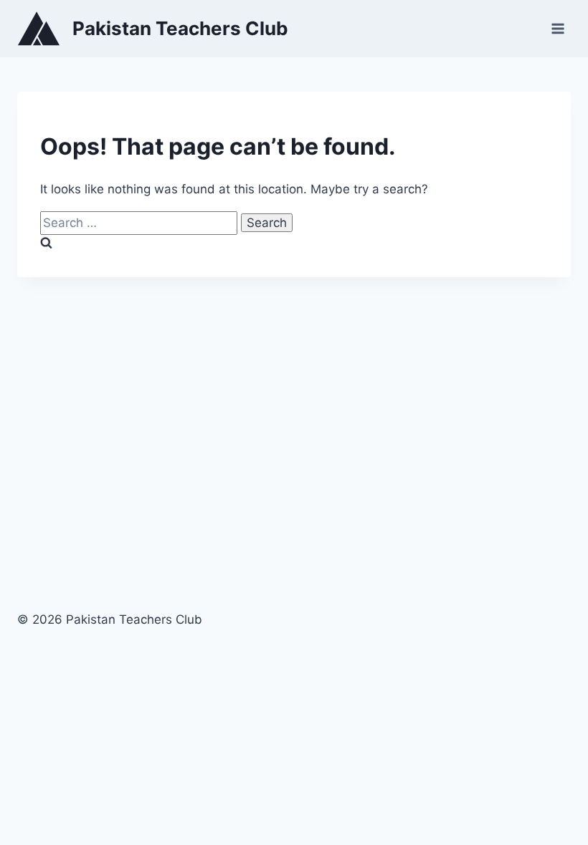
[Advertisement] (294, 433)
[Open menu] (557, 28)
